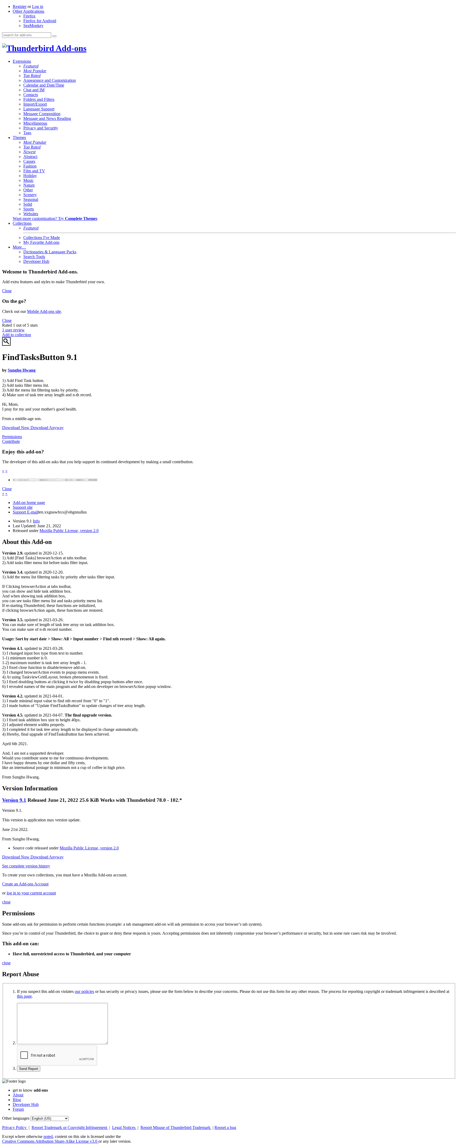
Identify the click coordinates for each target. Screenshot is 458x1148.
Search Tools (34, 256)
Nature (29, 185)
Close (7, 291)
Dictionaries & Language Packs (49, 252)
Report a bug (225, 1127)
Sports (28, 209)
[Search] (54, 36)
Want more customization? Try (55, 218)
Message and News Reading (47, 118)
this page (24, 996)
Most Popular (34, 71)
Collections (22, 223)
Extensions (22, 61)
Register (20, 6)
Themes (19, 137)
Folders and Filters (38, 99)
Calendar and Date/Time (43, 85)
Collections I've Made (41, 237)
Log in (37, 6)
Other (28, 190)
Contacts (30, 94)
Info (36, 521)
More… (19, 247)
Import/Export (35, 104)
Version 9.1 (14, 800)
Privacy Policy (15, 1127)
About (18, 1095)
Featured (30, 66)
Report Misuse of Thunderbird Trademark (176, 1127)
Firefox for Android (39, 21)
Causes (29, 161)
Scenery (30, 194)
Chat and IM (34, 90)
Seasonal (30, 199)
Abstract (30, 156)
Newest (29, 152)
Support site (23, 507)
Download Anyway (47, 427)
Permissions (12, 436)
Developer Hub (36, 261)
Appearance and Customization (49, 80)
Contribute (11, 441)
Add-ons (70, 48)
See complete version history (26, 866)
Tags (27, 132)
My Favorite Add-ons (41, 242)
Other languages (15, 1118)
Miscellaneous (35, 123)
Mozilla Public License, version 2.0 (69, 530)
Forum (18, 1109)
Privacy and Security (40, 128)
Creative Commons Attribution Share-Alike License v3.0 (50, 1141)
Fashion (30, 166)
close (6, 902)
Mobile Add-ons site (44, 311)
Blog (17, 1099)
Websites (30, 213)
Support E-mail (25, 512)
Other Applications (28, 11)
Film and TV (34, 171)
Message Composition (41, 113)
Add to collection (16, 334)
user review (13, 330)
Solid (27, 204)
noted (48, 1136)
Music (28, 180)
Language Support (38, 109)
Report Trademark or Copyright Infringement (70, 1127)
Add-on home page (29, 502)
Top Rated (32, 75)
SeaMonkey (33, 25)
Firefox (29, 16)
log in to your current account (31, 893)
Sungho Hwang (22, 370)
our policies (84, 991)
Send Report (28, 1069)
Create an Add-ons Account (25, 884)
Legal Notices (124, 1127)
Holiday (30, 175)
